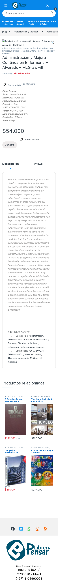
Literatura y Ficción (32, 22)
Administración (8, 48)
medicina (12, 362)
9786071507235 (35, 350)
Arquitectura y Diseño (14, 396)
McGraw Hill (36, 358)
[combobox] (24, 13)
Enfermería (35, 51)
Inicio (4, 31)
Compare (30, 84)
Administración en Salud (27, 48)
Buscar (51, 13)
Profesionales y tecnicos (8, 22)
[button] (53, 43)
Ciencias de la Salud (43, 22)
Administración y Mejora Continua (24, 354)
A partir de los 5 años (40, 447)
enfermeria (23, 358)
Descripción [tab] (10, 163)
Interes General (20, 22)
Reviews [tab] (37, 163)
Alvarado (12, 358)
